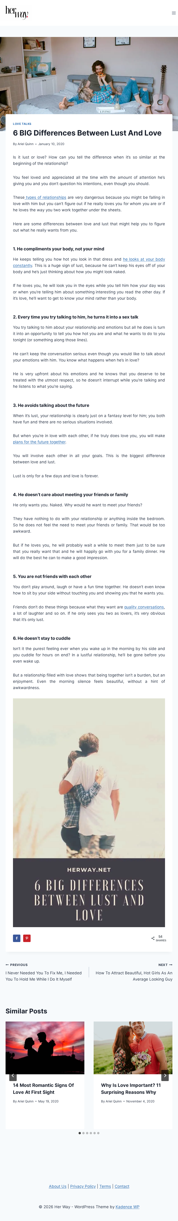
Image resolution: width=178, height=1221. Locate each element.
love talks (22, 124)
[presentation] (45, 1048)
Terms (105, 1186)
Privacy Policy (83, 1186)
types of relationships (45, 197)
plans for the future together (39, 442)
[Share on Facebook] (16, 938)
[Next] (165, 1075)
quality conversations (144, 607)
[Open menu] (173, 13)
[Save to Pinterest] (27, 938)
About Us (58, 1186)
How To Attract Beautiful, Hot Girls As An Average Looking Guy (134, 972)
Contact (122, 1186)
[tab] (80, 1133)
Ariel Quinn (26, 144)
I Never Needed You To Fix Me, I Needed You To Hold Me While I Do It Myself (44, 972)
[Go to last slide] (13, 1075)
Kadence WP (128, 1206)
